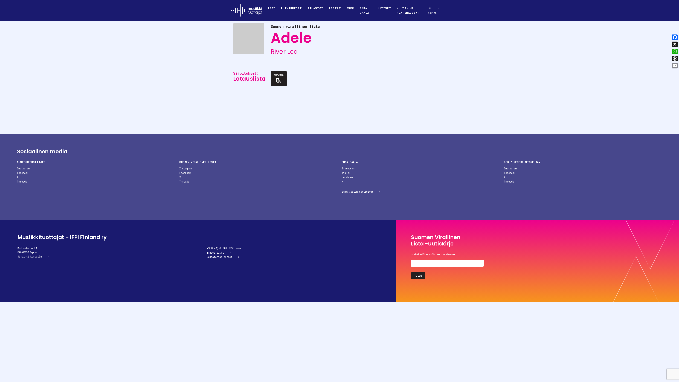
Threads (22, 181)
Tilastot (315, 8)
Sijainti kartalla (30, 256)
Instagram (23, 168)
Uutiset (384, 8)
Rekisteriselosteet (219, 257)
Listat (335, 8)
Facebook (22, 173)
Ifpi (271, 8)
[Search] (430, 8)
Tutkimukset (291, 8)
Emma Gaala (364, 10)
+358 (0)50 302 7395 (220, 248)
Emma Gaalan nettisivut (357, 191)
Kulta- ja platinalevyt (408, 10)
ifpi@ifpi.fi (215, 252)
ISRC (350, 8)
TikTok (346, 173)
